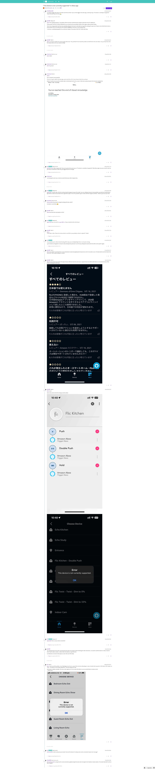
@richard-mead (50, 168)
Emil (47, 166)
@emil (48, 666)
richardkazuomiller (50, 10)
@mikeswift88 (55, 200)
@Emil (48, 22)
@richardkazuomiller (55, 760)
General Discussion (48, 8)
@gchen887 (53, 20)
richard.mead (49, 54)
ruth (47, 664)
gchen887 (48, 20)
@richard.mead (55, 54)
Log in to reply (108, 8)
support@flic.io (62, 222)
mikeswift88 (49, 760)
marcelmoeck (49, 200)
